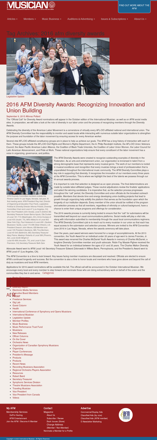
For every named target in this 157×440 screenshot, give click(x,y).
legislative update (84, 282)
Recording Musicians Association (28, 366)
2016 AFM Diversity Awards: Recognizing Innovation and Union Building (75, 107)
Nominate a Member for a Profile (58, 430)
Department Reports (22, 283)
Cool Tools (18, 280)
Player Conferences (22, 351)
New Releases (20, 333)
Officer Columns (20, 336)
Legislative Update (15, 96)
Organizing (18, 348)
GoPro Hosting (16, 415)
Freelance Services (22, 299)
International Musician (23, 314)
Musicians (17, 329)
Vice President (20, 391)
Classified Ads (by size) (91, 415)
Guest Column (20, 305)
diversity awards (58, 282)
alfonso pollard (43, 282)
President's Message (23, 354)
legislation (71, 282)
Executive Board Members (25, 293)
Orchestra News (20, 342)
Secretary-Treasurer (22, 379)
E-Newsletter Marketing (91, 421)
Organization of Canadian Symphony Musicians (36, 345)
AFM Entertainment (18, 418)
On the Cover (19, 339)
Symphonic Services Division (26, 382)
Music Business (20, 323)
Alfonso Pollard (33, 116)
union (95, 282)
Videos (16, 397)
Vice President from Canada (26, 394)
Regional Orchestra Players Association (32, 369)
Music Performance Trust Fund (28, 326)
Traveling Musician (22, 388)
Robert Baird (19, 376)
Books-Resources (21, 277)
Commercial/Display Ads (92, 411)
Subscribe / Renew (55, 418)
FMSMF (16, 296)
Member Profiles (21, 320)
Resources (18, 373)
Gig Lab (16, 302)
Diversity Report (20, 286)
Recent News (19, 363)
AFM (34, 282)
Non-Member (62, 427)
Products (17, 357)
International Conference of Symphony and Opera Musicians (42, 311)
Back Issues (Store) (56, 421)
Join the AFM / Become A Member (21, 421)
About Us (51, 415)
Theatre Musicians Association (27, 385)
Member (51, 427)
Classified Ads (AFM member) (94, 418)
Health (16, 308)
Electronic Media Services (25, 289)
